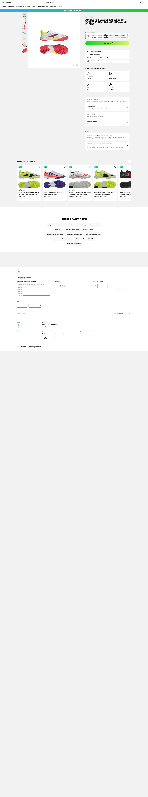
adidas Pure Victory (81, 225)
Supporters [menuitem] (11, 6)
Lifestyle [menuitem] (34, 6)
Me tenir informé (106, 43)
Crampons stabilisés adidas (72, 229)
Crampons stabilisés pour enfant (63, 238)
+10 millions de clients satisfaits (98, 61)
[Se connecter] (140, 2)
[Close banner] (146, 10)
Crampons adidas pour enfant (93, 234)
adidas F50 (58, 229)
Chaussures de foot (95, 225)
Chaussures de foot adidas (74, 243)
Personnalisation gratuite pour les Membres (101, 57)
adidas (77, 238)
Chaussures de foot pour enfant (55, 234)
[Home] (6, 2)
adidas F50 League (88, 229)
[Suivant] (77, 65)
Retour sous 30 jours (95, 54)
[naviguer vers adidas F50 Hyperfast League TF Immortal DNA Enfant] (106, 36)
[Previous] (125, 161)
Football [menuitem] (4, 6)
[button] (24, 21)
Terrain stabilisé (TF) (88, 238)
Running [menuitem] (27, 6)
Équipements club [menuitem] (43, 6)
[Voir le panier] (144, 2)
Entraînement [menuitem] (20, 6)
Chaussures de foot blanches (74, 234)
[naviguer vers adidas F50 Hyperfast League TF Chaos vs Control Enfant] (94, 36)
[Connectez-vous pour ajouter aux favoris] (39, 167)
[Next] (129, 161)
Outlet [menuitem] (60, 6)
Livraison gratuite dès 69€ (96, 51)
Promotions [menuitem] (53, 6)
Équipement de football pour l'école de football (60, 225)
